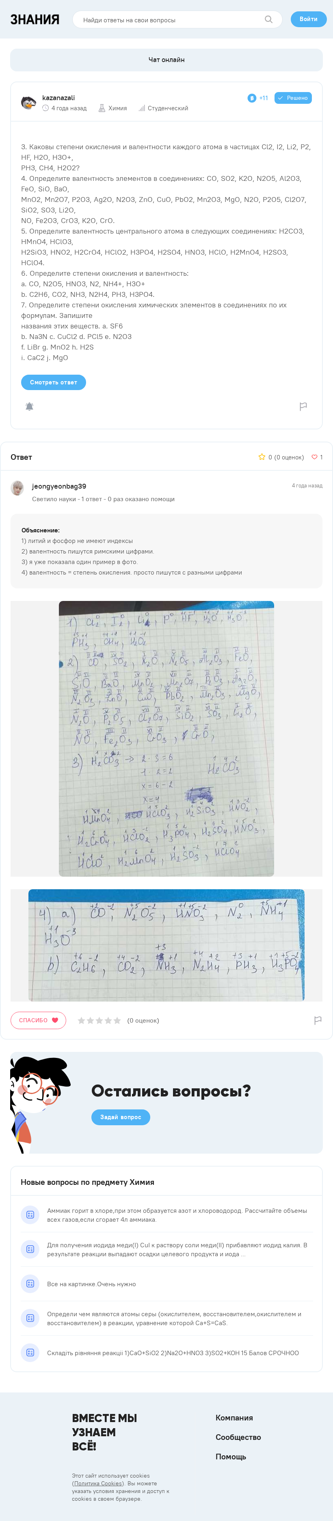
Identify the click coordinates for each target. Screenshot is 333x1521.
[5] (117, 1020)
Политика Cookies (98, 1483)
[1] (81, 1020)
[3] (99, 1020)
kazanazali (58, 97)
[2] (90, 1020)
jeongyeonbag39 (59, 486)
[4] (108, 1020)
